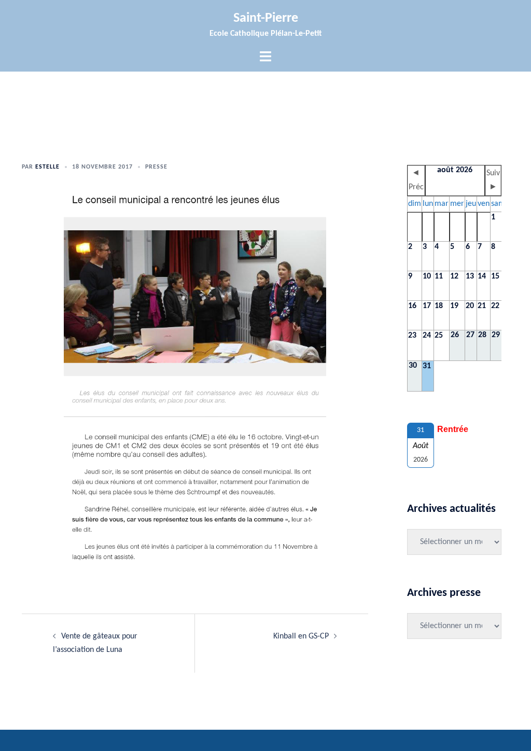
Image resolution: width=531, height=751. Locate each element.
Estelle (47, 167)
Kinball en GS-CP (301, 636)
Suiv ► (493, 180)
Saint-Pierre (265, 18)
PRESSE (156, 167)
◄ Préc (416, 180)
